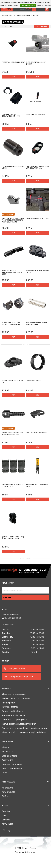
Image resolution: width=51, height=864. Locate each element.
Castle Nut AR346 (33, 381)
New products (8, 791)
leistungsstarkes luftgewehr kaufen (19, 723)
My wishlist (7, 823)
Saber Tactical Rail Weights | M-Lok (37, 271)
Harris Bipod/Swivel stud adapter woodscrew (12, 434)
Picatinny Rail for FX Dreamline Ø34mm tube (11, 115)
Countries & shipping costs (14, 719)
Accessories (11, 15)
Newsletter (8, 583)
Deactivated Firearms (12, 768)
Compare (6, 819)
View (13, 77)
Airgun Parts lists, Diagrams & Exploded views (24, 732)
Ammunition (7, 751)
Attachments (20, 15)
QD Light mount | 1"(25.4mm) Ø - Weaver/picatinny (13, 538)
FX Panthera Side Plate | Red (37, 218)
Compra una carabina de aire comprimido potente (25, 728)
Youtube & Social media (13, 715)
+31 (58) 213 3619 (17, 668)
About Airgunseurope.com (14, 694)
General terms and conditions (16, 698)
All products (7, 787)
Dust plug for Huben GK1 (35, 114)
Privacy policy (8, 702)
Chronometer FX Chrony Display (36, 63)
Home (4, 15)
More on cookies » (44, 5)
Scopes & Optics (9, 755)
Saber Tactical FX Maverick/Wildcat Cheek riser (12, 272)
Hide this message (28, 5)
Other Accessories (32, 15)
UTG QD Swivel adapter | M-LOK (12, 382)
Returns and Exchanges (13, 711)
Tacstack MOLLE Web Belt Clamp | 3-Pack (12, 486)
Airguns (5, 747)
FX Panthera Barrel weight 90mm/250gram (37, 323)
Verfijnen (43, 26)
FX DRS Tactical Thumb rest (13, 62)
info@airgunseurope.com (21, 676)
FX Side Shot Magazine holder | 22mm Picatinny (11, 323)
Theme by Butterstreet (25, 852)
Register (6, 811)
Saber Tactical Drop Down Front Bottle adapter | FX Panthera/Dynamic (13, 220)
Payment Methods (10, 706)
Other (4, 772)
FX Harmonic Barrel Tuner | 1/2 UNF (13, 167)
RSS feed (6, 796)
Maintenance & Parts (12, 764)
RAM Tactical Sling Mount (37, 433)
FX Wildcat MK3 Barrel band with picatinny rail (37, 167)
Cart (4, 815)
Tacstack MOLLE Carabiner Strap (37, 486)
